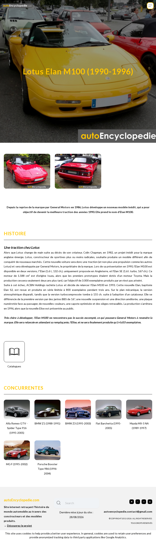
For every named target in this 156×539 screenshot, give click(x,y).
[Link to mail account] (150, 502)
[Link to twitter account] (137, 502)
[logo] (17, 6)
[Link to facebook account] (131, 502)
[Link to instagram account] (144, 502)
